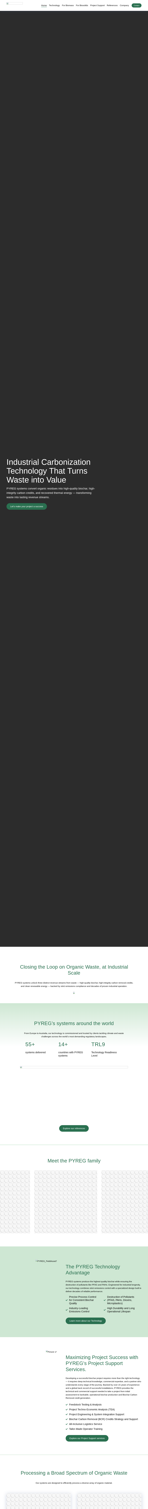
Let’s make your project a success (26, 506)
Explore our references (74, 1128)
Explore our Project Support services (87, 1438)
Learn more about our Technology (85, 1321)
